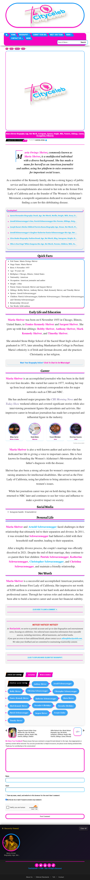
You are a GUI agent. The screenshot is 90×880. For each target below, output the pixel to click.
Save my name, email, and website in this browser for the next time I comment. (33, 795)
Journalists (23, 48)
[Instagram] (49, 865)
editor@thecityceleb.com (71, 638)
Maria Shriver (68, 698)
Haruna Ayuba (40, 140)
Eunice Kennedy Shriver (19, 698)
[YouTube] (45, 865)
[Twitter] (41, 865)
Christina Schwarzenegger (38, 691)
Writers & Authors (45, 675)
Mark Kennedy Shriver (18, 706)
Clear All (83, 828)
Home (13, 35)
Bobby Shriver (15, 691)
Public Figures (17, 48)
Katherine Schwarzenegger (46, 698)
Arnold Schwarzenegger (42, 527)
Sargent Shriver (41, 713)
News (68, 35)
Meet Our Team (56, 35)
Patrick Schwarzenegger (19, 712)
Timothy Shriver (16, 720)
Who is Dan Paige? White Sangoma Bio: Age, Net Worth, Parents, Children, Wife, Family (43, 244)
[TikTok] (53, 865)
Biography (23, 35)
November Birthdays (66, 706)
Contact (61, 877)
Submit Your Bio (39, 35)
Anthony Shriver (40, 684)
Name (7, 776)
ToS (53, 877)
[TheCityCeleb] (6, 35)
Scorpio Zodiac (60, 712)
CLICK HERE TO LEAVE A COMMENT (44, 609)
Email (7, 786)
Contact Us (16, 38)
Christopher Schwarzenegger (47, 561)
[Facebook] (37, 865)
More (28, 38)
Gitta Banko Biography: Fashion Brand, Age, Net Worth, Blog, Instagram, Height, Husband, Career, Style (43, 238)
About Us (29, 877)
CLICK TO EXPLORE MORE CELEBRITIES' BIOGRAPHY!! (45, 657)
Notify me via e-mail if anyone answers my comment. (24, 800)
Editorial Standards (42, 877)
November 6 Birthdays (42, 705)
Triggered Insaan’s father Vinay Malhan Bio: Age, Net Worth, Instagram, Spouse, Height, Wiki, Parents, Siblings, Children (27, 733)
